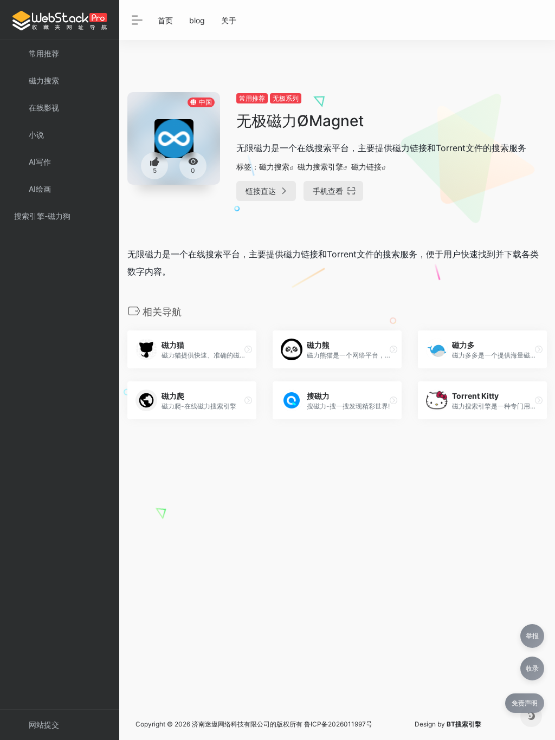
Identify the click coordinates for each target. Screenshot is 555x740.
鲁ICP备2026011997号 (338, 724)
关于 (228, 20)
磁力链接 (366, 166)
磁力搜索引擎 (320, 166)
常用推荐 (252, 98)
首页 (165, 20)
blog (197, 20)
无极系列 (286, 98)
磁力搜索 (274, 166)
